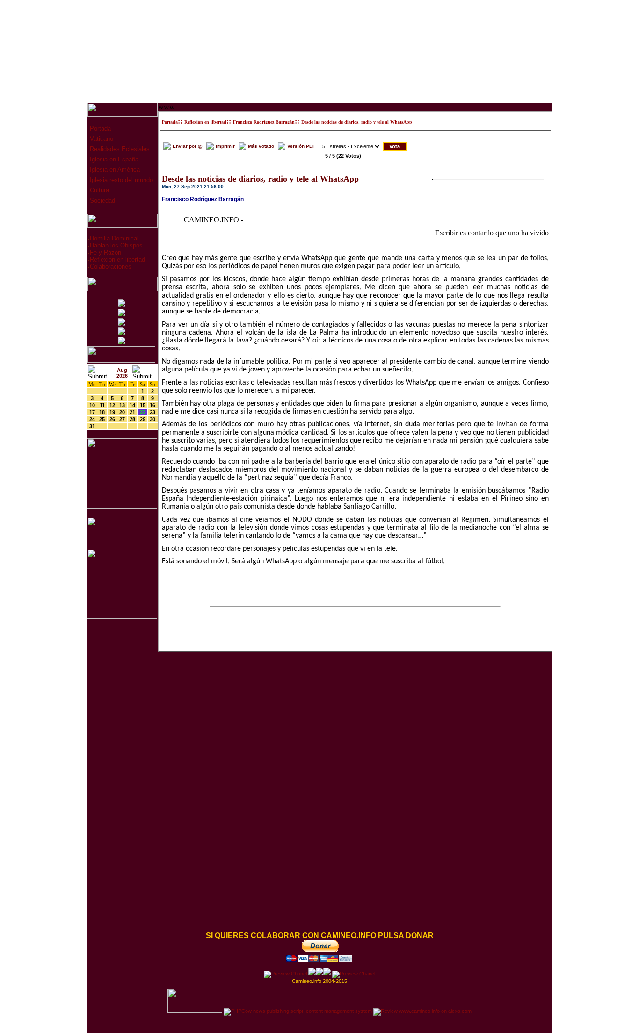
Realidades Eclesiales (119, 149)
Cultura (98, 190)
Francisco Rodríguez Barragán (264, 121)
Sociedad (101, 200)
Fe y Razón (105, 252)
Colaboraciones (110, 266)
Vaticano (100, 138)
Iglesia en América (114, 169)
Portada (99, 128)
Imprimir (225, 146)
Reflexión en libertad (205, 121)
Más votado (261, 146)
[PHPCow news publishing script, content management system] (298, 1011)
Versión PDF (301, 146)
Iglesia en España (113, 159)
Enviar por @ (188, 146)
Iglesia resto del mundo (120, 179)
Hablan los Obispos (116, 245)
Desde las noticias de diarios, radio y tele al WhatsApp (356, 121)
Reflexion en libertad (117, 259)
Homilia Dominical (114, 238)
